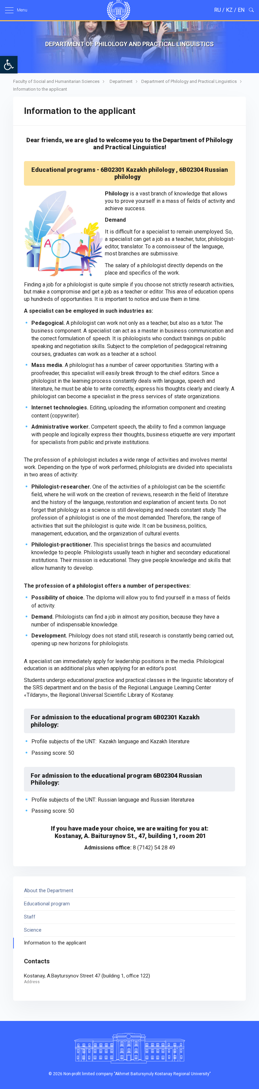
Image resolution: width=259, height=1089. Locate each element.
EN (241, 10)
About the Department (48, 891)
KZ (229, 10)
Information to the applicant (40, 89)
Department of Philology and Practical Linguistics (189, 81)
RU (217, 10)
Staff (29, 917)
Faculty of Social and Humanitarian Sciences (56, 81)
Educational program (47, 904)
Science (32, 930)
